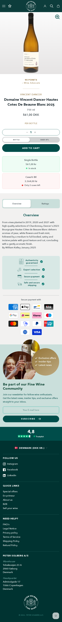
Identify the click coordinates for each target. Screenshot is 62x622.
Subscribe (28, 419)
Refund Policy (10, 545)
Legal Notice (9, 528)
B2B (5, 504)
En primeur (9, 495)
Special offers (10, 491)
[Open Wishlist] (9, 6)
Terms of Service (11, 537)
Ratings (45, 203)
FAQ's (6, 524)
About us (7, 500)
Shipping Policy (11, 541)
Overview (16, 203)
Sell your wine (10, 508)
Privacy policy (10, 532)
